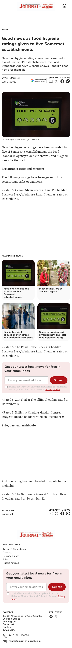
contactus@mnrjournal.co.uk (25, 641)
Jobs (5, 559)
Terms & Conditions (14, 549)
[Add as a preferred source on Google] (38, 80)
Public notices (11, 563)
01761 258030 (21, 635)
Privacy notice (52, 389)
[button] (7, 6)
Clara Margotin (12, 77)
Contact (7, 552)
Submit (58, 380)
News (5, 29)
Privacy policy (11, 556)
